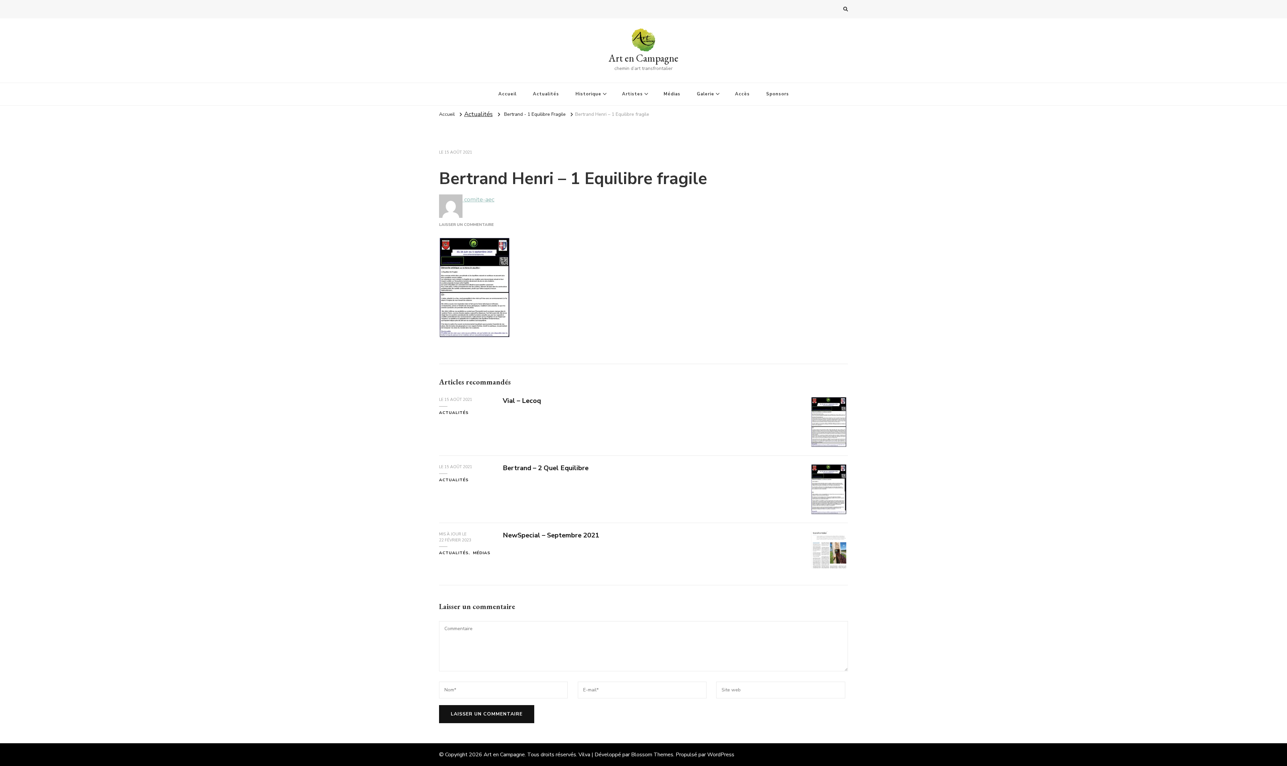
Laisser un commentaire (466, 224)
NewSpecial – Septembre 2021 (551, 535)
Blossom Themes (652, 754)
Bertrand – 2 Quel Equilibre (546, 468)
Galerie (705, 94)
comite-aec (478, 199)
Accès (742, 94)
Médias (672, 94)
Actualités (546, 94)
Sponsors (777, 94)
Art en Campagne (643, 58)
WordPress (720, 754)
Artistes (632, 94)
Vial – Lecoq (522, 400)
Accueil (507, 94)
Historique (588, 94)
